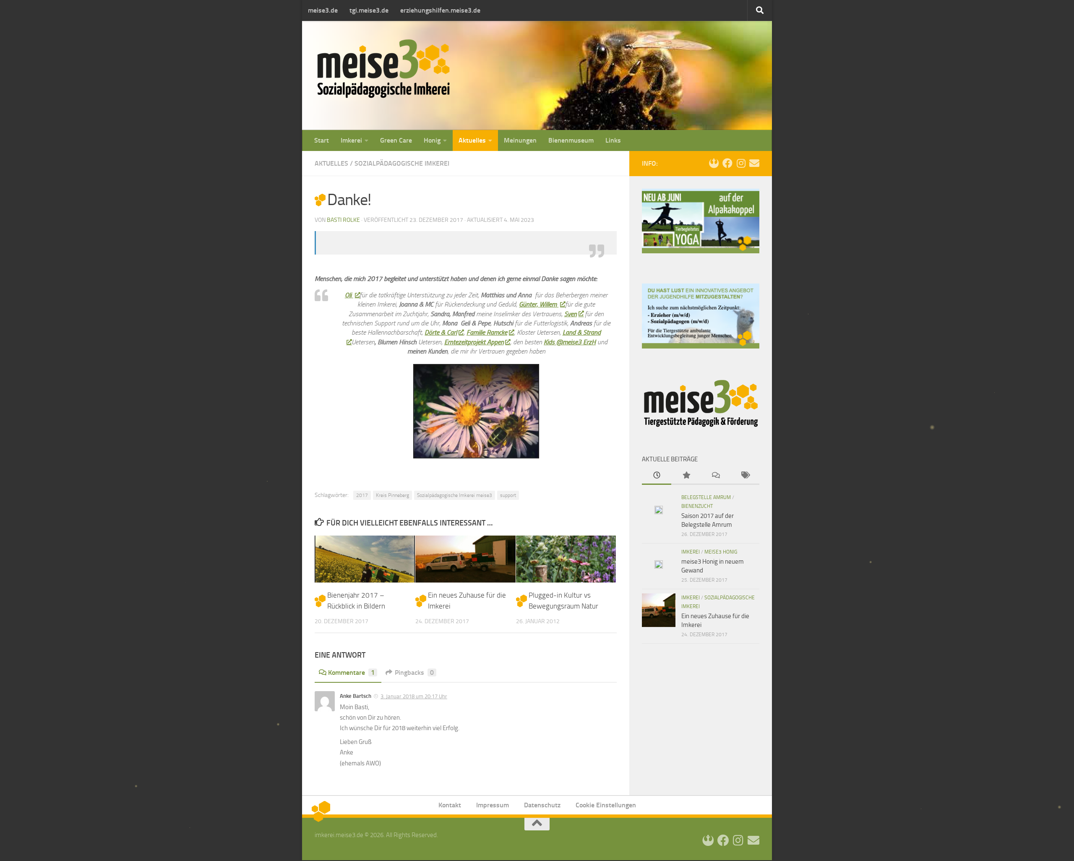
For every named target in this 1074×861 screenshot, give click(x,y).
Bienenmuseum (571, 140)
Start (321, 140)
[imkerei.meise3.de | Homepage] (383, 68)
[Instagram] (741, 163)
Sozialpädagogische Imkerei (402, 163)
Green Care (396, 140)
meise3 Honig (720, 552)
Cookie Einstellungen (606, 805)
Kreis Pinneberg (392, 495)
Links (613, 140)
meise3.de (323, 10)
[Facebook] (727, 163)
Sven (570, 314)
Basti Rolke (343, 220)
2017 (362, 495)
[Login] (714, 163)
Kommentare (351, 672)
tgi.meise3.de (368, 10)
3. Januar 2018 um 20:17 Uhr (414, 696)
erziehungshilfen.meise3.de (440, 10)
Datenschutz (542, 805)
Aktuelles (472, 140)
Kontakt (449, 805)
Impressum (492, 805)
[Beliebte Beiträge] (686, 476)
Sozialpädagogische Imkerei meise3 (454, 495)
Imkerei (351, 140)
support (508, 495)
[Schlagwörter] (744, 476)
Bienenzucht (697, 506)
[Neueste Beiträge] (656, 476)
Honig (432, 140)
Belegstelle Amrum (706, 497)
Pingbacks (414, 672)
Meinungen (520, 140)
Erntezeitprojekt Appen (474, 342)
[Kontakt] (754, 163)
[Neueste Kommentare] (715, 476)
